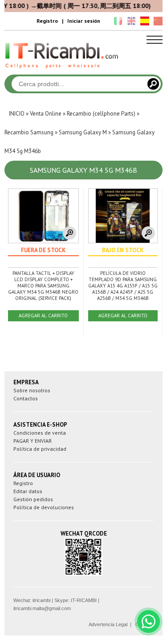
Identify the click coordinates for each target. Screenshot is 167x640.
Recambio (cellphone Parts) (101, 113)
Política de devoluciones (43, 507)
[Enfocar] (69, 233)
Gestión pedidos (33, 499)
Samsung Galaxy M (83, 132)
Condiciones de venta (39, 432)
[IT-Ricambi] (62, 70)
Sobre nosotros (31, 390)
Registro (47, 20)
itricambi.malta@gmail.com (42, 608)
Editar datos (27, 491)
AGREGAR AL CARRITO (43, 315)
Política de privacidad (39, 448)
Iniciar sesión (83, 20)
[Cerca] (153, 84)
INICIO (16, 113)
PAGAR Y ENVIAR (32, 440)
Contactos (25, 398)
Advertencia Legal (108, 624)
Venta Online (45, 113)
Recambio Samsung (28, 132)
